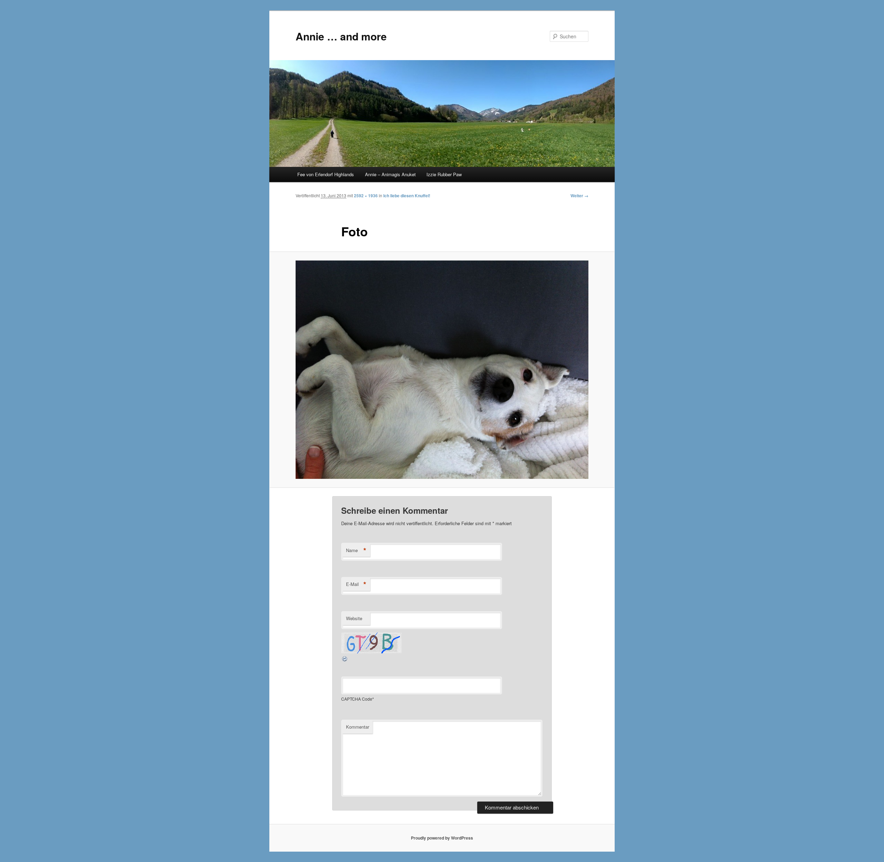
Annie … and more (341, 36)
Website (354, 618)
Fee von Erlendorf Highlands (325, 174)
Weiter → (579, 195)
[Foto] (442, 370)
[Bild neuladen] (345, 660)
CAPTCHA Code (356, 699)
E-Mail (356, 584)
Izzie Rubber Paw (444, 174)
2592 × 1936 (366, 195)
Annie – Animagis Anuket (390, 174)
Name (356, 550)
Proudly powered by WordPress (442, 838)
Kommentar (357, 726)
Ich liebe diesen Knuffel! (406, 195)
